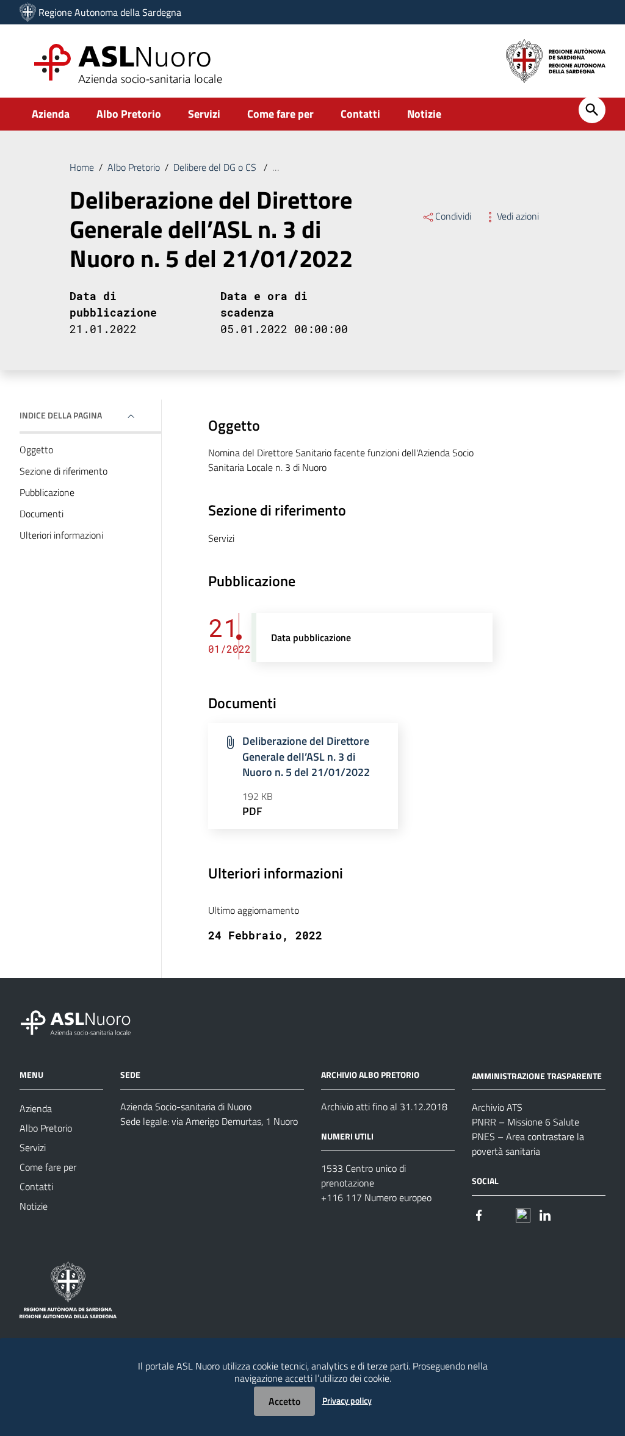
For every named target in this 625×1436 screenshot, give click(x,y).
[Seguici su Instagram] (501, 1213)
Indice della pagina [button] (61, 415)
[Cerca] (592, 109)
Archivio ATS (497, 1107)
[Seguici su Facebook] (479, 1213)
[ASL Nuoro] (28, 12)
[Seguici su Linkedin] (545, 1213)
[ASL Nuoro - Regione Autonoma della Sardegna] (83, 1020)
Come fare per (280, 114)
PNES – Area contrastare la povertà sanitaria (528, 1143)
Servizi (204, 114)
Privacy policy (347, 1400)
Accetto (284, 1401)
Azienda (51, 114)
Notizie (424, 114)
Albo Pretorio (128, 114)
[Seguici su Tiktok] (523, 1213)
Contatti (360, 114)
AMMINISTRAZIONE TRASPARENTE (537, 1075)
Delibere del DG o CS (216, 167)
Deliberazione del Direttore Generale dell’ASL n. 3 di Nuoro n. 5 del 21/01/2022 (306, 756)
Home (82, 167)
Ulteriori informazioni (61, 535)
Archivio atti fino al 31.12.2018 (384, 1106)
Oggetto (36, 449)
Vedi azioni (518, 216)
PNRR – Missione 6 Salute (525, 1122)
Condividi (453, 216)
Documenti (41, 513)
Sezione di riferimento (63, 471)
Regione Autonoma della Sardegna (109, 12)
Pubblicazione (47, 492)
